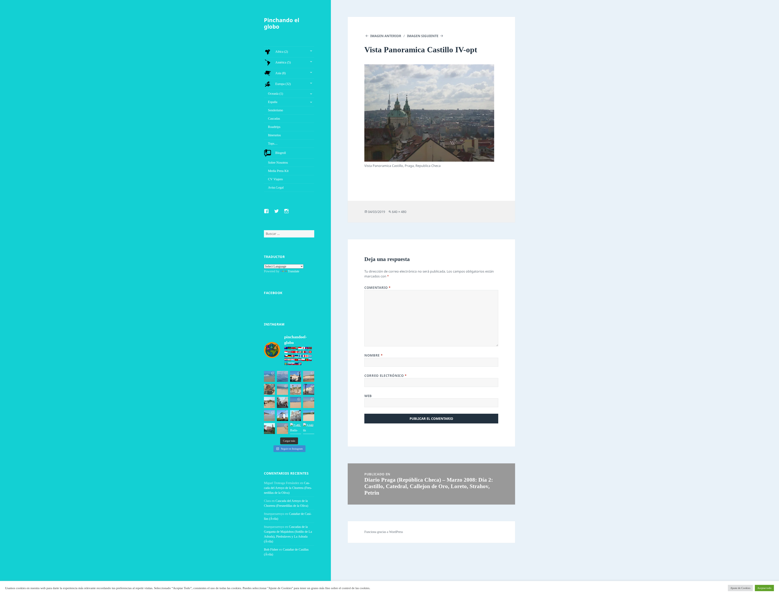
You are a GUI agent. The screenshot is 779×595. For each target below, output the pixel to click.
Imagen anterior (385, 36)
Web (368, 396)
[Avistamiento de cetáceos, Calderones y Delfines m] (282, 376)
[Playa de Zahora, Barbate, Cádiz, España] (269, 402)
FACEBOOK (273, 293)
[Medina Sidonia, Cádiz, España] (269, 428)
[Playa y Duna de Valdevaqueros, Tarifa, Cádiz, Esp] (308, 376)
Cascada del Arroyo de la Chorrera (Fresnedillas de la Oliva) (288, 487)
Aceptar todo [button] (764, 588)
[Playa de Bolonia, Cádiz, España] (282, 389)
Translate (293, 271)
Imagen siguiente (422, 36)
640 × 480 (399, 211)
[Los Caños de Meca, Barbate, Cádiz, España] (269, 389)
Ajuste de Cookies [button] (740, 588)
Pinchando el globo (281, 23)
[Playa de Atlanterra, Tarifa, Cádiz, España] (269, 376)
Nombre (373, 355)
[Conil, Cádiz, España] (308, 389)
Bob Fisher (271, 549)
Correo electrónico (385, 375)
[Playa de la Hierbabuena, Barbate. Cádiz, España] (308, 415)
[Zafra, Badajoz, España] (295, 428)
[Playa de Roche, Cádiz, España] (269, 415)
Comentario (377, 287)
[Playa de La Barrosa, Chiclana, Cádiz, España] (295, 402)
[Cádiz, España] (295, 415)
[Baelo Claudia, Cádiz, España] (295, 389)
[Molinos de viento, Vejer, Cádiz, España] (282, 415)
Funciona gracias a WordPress (383, 532)
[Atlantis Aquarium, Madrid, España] (308, 428)
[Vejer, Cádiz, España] (282, 402)
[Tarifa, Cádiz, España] (295, 376)
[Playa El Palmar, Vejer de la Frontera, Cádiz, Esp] (282, 428)
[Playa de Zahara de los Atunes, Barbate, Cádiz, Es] (308, 402)
